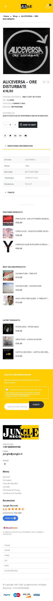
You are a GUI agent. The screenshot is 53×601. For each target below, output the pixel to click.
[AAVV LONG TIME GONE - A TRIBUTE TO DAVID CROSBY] (8, 300)
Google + (20, 135)
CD (6, 560)
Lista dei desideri (10, 483)
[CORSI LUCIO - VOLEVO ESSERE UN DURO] (8, 233)
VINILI (7, 555)
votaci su (9, 518)
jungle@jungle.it (12, 453)
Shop (15, 16)
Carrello (6, 486)
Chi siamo (7, 480)
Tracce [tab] (10, 192)
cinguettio (10, 135)
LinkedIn (15, 135)
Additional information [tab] (20, 146)
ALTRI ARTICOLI (11, 570)
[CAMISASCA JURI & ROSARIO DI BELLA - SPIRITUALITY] (8, 246)
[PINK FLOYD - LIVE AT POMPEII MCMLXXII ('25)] (8, 220)
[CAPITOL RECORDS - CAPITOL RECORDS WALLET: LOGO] (8, 354)
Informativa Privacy (11, 490)
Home (6, 16)
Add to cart (29, 125)
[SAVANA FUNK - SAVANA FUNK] (8, 288)
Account (6, 477)
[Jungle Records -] (26, 6)
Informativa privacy (19, 394)
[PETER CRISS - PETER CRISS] (8, 329)
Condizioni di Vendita (12, 493)
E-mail (25, 135)
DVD (7, 565)
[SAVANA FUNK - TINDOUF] (8, 275)
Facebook (5, 135)
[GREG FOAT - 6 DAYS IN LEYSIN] (8, 341)
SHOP (7, 550)
